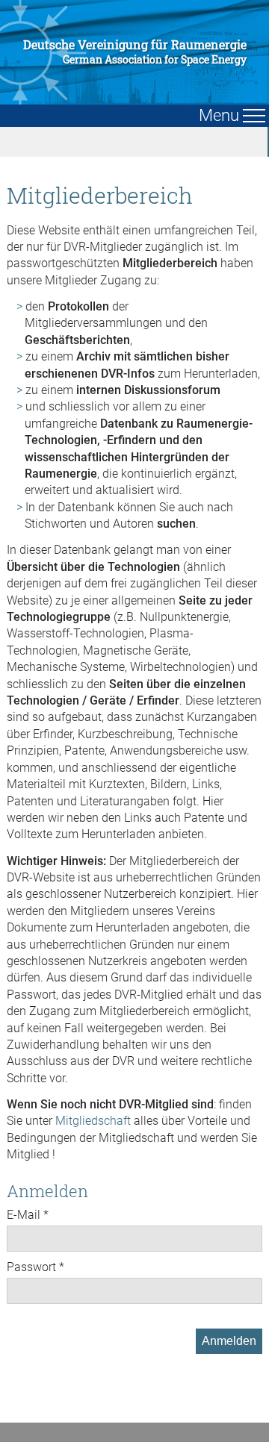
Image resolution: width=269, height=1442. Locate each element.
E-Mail (23, 1215)
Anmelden (229, 1341)
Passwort (31, 1267)
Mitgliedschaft (93, 1121)
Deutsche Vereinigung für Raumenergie (135, 51)
